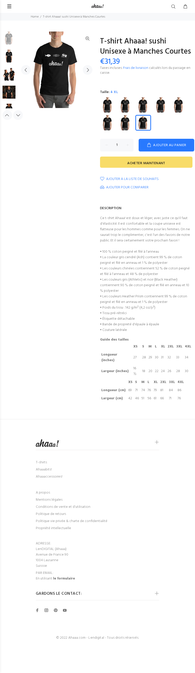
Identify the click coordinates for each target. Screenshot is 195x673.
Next (87, 70)
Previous (26, 70)
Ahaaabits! (44, 469)
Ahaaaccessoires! (49, 477)
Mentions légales (49, 500)
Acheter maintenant (146, 163)
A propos (43, 493)
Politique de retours (51, 514)
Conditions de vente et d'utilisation (63, 507)
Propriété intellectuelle (53, 528)
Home (35, 16)
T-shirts (41, 462)
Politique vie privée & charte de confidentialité (71, 521)
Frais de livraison (135, 68)
